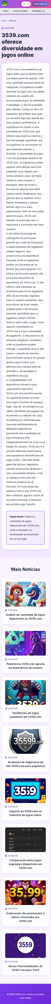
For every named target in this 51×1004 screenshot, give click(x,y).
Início (4, 20)
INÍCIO (6, 11)
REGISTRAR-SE (40, 4)
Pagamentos (38, 11)
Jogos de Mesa (20, 11)
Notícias (12, 20)
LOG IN (26, 4)
